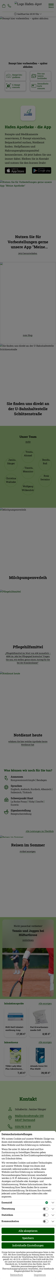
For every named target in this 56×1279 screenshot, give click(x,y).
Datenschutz (16, 1275)
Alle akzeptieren (28, 1230)
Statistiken (7, 1214)
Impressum (40, 1275)
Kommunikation (10, 1221)
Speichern (28, 1238)
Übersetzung (8, 1208)
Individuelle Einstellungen (28, 1245)
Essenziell (7, 1202)
